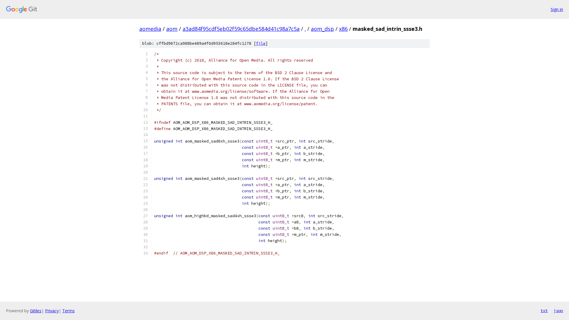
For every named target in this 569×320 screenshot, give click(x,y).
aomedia (150, 28)
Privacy (52, 310)
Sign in (557, 9)
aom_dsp (322, 28)
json (558, 310)
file (261, 43)
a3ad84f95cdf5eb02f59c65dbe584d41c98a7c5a (241, 28)
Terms (68, 310)
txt (544, 310)
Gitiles (35, 310)
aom (172, 28)
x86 (343, 28)
